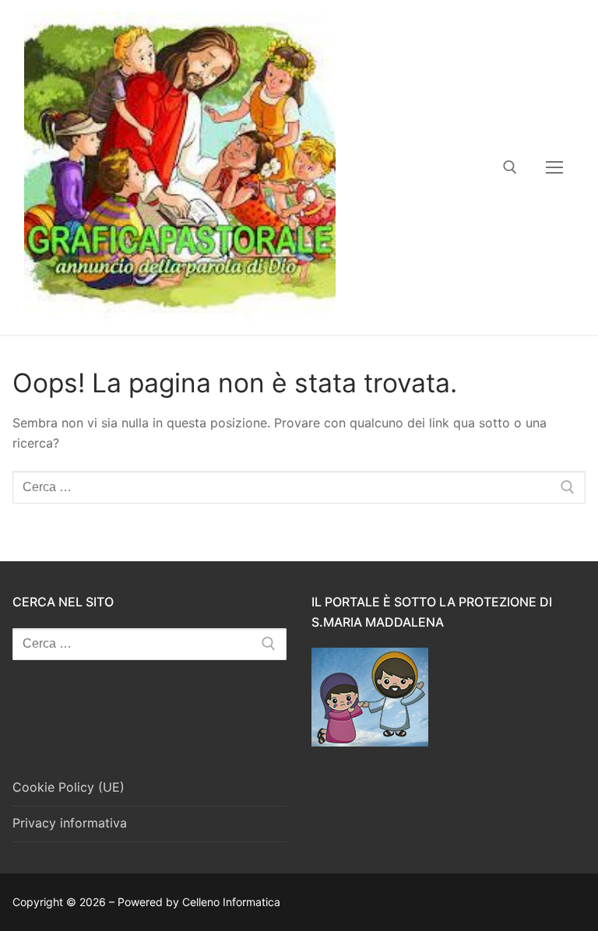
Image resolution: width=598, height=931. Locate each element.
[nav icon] (554, 167)
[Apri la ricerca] (510, 167)
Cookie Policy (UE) (68, 787)
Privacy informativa (69, 823)
